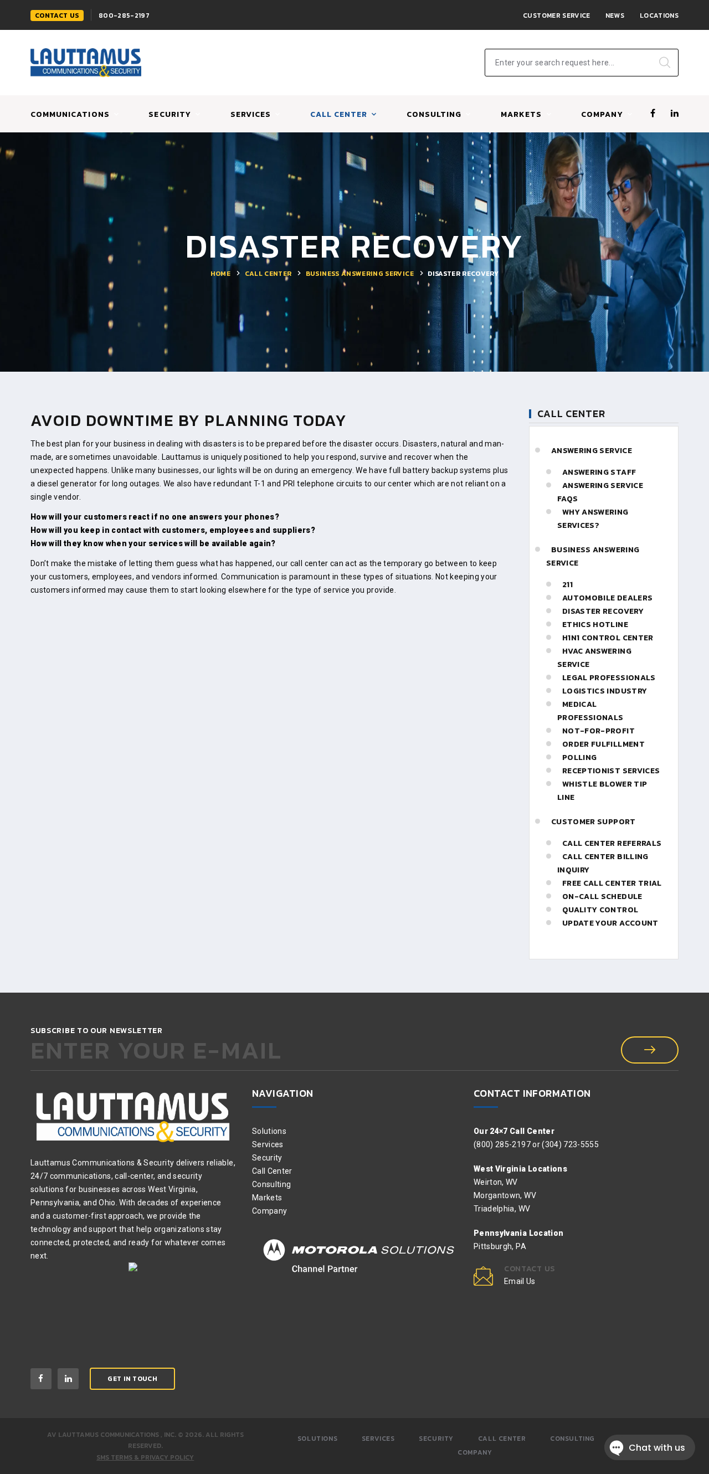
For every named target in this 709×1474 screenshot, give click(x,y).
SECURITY (436, 1439)
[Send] (650, 1050)
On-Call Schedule (602, 896)
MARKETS (521, 115)
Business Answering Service (360, 274)
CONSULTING (434, 115)
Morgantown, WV (505, 1195)
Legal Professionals (609, 678)
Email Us (520, 1281)
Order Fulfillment (603, 744)
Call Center (268, 274)
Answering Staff (599, 472)
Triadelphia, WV (502, 1208)
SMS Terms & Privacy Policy (145, 1457)
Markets (267, 1197)
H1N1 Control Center (608, 638)
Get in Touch (132, 1379)
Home (220, 274)
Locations (659, 15)
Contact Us (57, 15)
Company (269, 1210)
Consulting (271, 1184)
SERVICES (250, 115)
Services (268, 1144)
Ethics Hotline (595, 624)
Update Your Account (610, 923)
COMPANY (602, 115)
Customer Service (556, 15)
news (614, 15)
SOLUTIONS (317, 1439)
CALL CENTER (339, 115)
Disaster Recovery (603, 611)
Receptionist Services (611, 771)
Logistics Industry (604, 691)
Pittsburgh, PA (500, 1246)
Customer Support (593, 822)
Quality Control (600, 910)
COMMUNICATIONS (70, 115)
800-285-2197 (124, 15)
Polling (579, 757)
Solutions (269, 1131)
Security (169, 115)
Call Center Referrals (611, 843)
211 (567, 584)
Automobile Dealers (607, 598)
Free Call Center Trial (612, 883)
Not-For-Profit (598, 731)
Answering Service (591, 450)
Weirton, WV (496, 1182)
